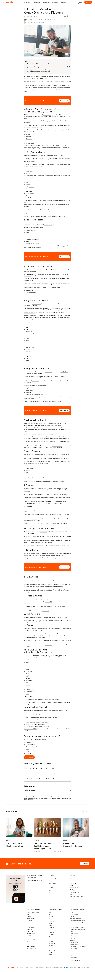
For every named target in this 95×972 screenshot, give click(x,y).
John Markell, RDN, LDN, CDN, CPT (45, 19)
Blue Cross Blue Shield (31, 746)
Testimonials (73, 883)
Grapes (27, 669)
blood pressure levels (54, 160)
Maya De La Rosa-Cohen (37, 22)
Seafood (28, 685)
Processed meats (28, 223)
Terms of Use (48, 967)
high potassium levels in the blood (42, 310)
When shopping (28, 278)
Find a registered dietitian (30, 728)
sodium (45, 87)
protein (59, 606)
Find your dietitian (53, 881)
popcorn (31, 186)
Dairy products (27, 454)
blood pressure (47, 114)
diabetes (32, 85)
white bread (39, 438)
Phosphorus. (29, 138)
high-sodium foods (65, 164)
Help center (73, 881)
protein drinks (45, 610)
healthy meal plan (37, 712)
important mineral (36, 303)
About (71, 894)
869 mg (64, 536)
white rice (32, 586)
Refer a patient (52, 883)
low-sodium (32, 283)
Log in (80, 2)
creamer (34, 640)
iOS (50, 890)
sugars (43, 494)
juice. (31, 331)
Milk (27, 472)
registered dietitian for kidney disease (41, 710)
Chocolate (28, 356)
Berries (27, 662)
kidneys (42, 76)
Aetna (27, 749)
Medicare (28, 742)
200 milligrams (59, 315)
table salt (60, 155)
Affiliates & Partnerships (76, 896)
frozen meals (43, 531)
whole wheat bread (35, 437)
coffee (28, 628)
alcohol (30, 488)
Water (27, 693)
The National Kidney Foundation (32, 428)
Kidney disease (27, 458)
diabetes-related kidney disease (36, 116)
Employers (73, 890)
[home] (8, 2)
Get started (88, 2)
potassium (41, 510)
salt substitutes (36, 620)
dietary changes (54, 81)
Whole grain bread (28, 423)
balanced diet (43, 657)
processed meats (34, 227)
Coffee (25, 633)
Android (51, 892)
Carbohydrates (30, 143)
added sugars (48, 371)
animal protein (48, 601)
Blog (71, 878)
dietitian (33, 523)
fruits (30, 329)
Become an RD (74, 887)
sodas (56, 376)
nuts (30, 184)
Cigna (27, 751)
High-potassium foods (29, 320)
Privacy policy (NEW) (39, 967)
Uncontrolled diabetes (29, 312)
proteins (46, 246)
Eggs (27, 682)
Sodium (28, 134)
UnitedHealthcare (30, 744)
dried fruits (52, 553)
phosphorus (45, 397)
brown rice (41, 580)
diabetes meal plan (37, 378)
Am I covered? (52, 878)
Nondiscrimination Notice (57, 967)
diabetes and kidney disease (48, 130)
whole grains (31, 589)
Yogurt (27, 466)
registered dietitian (28, 147)
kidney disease (54, 85)
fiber (47, 423)
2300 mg (64, 540)
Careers (72, 885)
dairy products (30, 461)
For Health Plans (74, 892)
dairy (34, 477)
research (34, 519)
